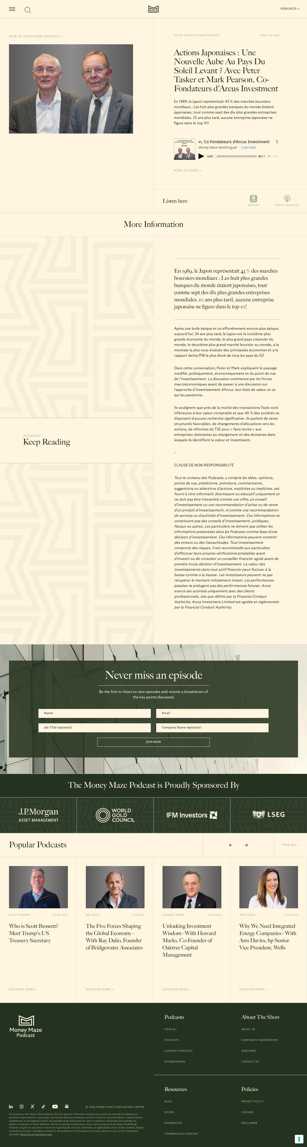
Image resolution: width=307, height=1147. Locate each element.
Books (169, 1112)
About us (248, 1029)
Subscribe (248, 1051)
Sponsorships (175, 1061)
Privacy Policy (252, 1101)
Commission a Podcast (182, 1134)
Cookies (247, 1112)
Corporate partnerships (259, 1040)
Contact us (250, 1061)
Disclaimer (249, 1123)
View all (171, 1029)
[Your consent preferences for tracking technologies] (299, 1139)
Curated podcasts (179, 1051)
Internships (173, 1123)
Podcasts (172, 1040)
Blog (168, 1101)
